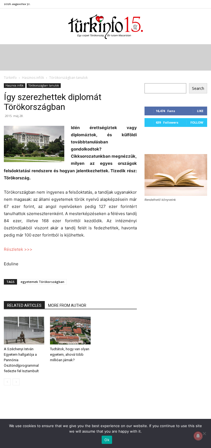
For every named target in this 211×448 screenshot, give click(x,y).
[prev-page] (7, 382)
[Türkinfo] (105, 27)
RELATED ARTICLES (24, 305)
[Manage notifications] (198, 436)
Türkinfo (10, 77)
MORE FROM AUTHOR (67, 305)
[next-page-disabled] (16, 382)
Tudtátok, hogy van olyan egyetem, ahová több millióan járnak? (69, 354)
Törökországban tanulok (43, 85)
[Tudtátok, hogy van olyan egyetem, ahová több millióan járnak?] (70, 330)
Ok (106, 440)
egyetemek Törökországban (42, 282)
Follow (196, 122)
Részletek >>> (18, 249)
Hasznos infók (33, 77)
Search (198, 88)
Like (200, 111)
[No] (204, 433)
